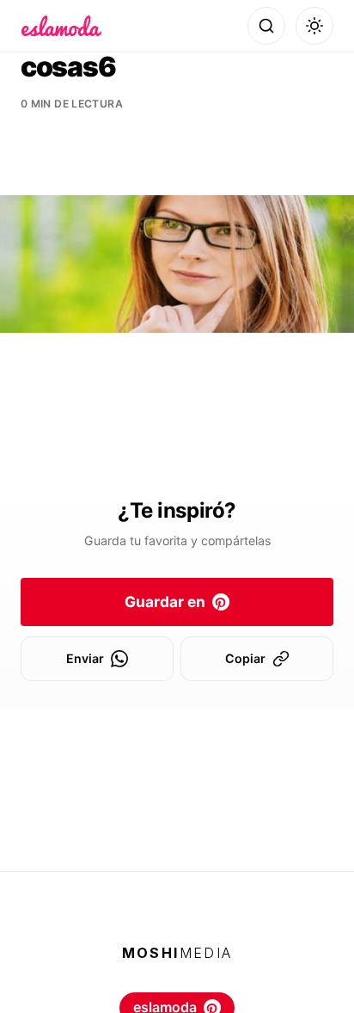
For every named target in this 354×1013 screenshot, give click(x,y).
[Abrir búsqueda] (266, 26)
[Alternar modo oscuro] (314, 26)
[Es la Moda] (61, 26)
